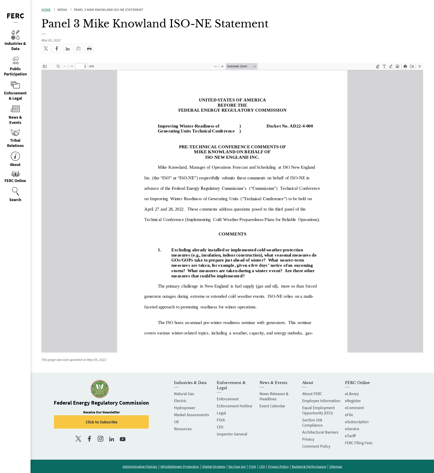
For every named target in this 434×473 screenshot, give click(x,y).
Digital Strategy (213, 466)
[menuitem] (15, 194)
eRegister (353, 400)
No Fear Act (237, 466)
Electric (180, 400)
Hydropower (184, 407)
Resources (183, 428)
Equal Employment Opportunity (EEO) (318, 410)
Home (46, 9)
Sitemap (335, 466)
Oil (176, 421)
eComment (354, 407)
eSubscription (357, 421)
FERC (15, 15)
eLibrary (352, 393)
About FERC (312, 393)
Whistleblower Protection (179, 466)
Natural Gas (184, 393)
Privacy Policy (278, 466)
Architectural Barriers (320, 432)
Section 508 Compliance (312, 422)
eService (352, 428)
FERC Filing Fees (359, 442)
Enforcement (228, 398)
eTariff (350, 435)
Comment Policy (316, 446)
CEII (220, 427)
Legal (221, 412)
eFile (349, 414)
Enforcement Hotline (234, 405)
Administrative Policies (140, 466)
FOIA (221, 420)
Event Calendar (272, 405)
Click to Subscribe (101, 422)
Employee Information (321, 400)
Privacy (308, 439)
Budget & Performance (309, 466)
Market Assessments (191, 414)
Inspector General (232, 434)
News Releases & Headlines (273, 396)
